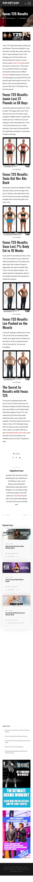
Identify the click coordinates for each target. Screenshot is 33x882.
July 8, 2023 (9, 544)
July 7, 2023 (9, 577)
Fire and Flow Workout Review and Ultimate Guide (15, 614)
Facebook (17, 496)
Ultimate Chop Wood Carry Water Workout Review (15, 547)
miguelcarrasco (10, 18)
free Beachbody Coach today (16, 433)
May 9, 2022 (9, 610)
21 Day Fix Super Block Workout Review (14, 580)
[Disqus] (16, 653)
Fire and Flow (19, 623)
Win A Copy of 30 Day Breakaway (14, 747)
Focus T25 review (18, 63)
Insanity (5, 75)
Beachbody (23, 18)
